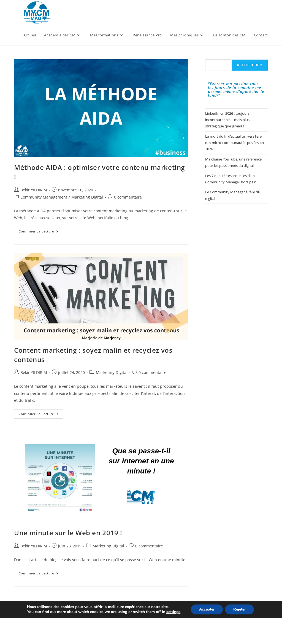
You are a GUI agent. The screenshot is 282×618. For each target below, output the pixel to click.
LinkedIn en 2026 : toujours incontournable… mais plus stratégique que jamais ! (227, 120)
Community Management (43, 197)
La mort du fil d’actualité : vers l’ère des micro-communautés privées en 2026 (234, 143)
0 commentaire (128, 197)
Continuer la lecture (41, 232)
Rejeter (239, 609)
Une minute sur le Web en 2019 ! (68, 532)
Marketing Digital (87, 197)
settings (173, 611)
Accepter (207, 609)
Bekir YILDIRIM (33, 189)
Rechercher (249, 65)
